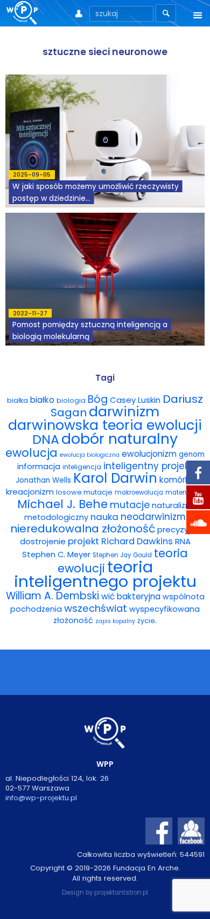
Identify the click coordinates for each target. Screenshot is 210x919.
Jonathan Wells (43, 480)
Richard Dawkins (137, 541)
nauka (104, 516)
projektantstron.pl (121, 892)
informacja (38, 466)
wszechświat (95, 608)
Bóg (98, 399)
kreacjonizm (30, 491)
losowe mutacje (84, 492)
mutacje (130, 504)
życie (146, 620)
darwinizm (124, 411)
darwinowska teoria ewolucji (105, 425)
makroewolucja (139, 492)
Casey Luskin (135, 400)
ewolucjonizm (149, 454)
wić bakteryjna (130, 596)
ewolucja (31, 453)
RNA (183, 541)
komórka (177, 479)
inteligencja (81, 466)
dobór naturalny (119, 439)
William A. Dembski (52, 596)
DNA (45, 439)
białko (42, 400)
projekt (83, 541)
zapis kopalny (115, 621)
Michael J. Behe (62, 504)
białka (17, 400)
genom (192, 454)
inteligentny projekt (148, 466)
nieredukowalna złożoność (82, 528)
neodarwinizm (153, 516)
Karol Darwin (115, 478)
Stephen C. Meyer (56, 554)
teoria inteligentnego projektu (105, 574)
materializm (184, 492)
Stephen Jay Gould (122, 555)
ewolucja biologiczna (90, 455)
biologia (71, 400)
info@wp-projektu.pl (41, 798)
